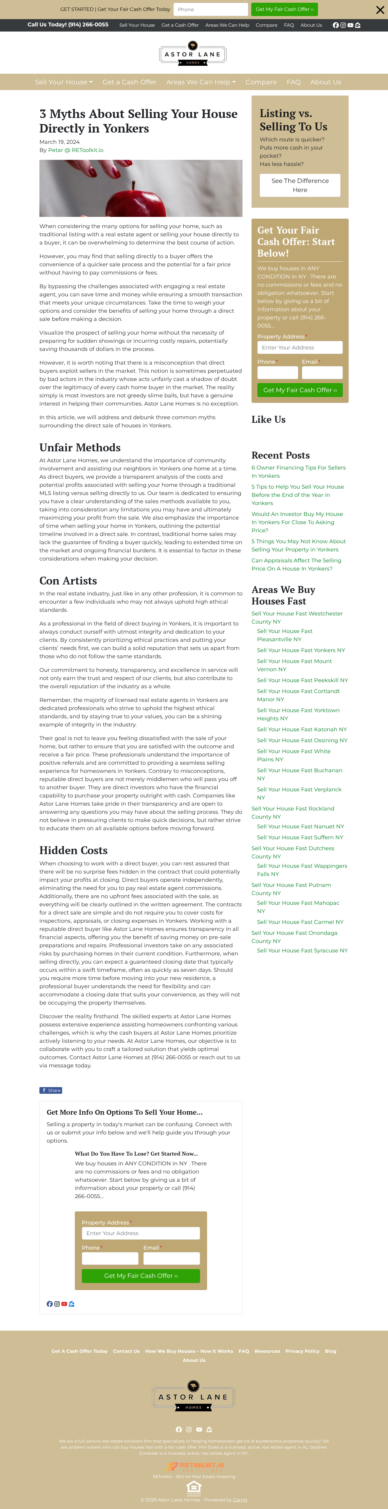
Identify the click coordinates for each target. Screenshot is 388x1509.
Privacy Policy (302, 1351)
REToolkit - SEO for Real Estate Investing (194, 1476)
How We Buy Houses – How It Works (189, 1351)
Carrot (240, 1500)
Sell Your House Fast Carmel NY (300, 922)
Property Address (107, 1222)
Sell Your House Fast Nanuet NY (300, 826)
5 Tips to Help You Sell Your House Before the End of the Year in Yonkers (298, 495)
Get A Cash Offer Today (80, 1351)
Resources (267, 1351)
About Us (311, 25)
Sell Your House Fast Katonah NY (302, 729)
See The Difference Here (300, 185)
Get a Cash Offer (180, 25)
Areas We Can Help (227, 25)
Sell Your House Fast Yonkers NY (301, 650)
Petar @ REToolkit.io (75, 150)
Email (152, 1248)
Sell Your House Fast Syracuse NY (302, 950)
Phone (92, 1248)
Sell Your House (137, 25)
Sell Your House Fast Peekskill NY (302, 680)
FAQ (289, 25)
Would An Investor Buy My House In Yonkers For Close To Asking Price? (297, 522)
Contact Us (126, 1351)
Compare (266, 25)
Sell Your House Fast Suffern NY (300, 837)
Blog (330, 1351)
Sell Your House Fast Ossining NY (302, 740)
